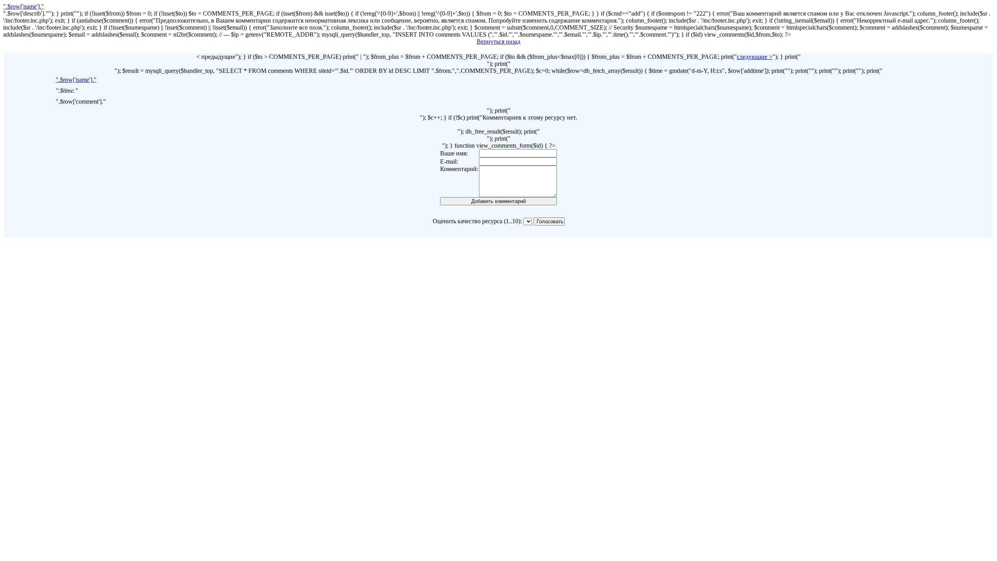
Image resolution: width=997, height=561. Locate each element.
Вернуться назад (498, 41)
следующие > (754, 56)
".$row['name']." (23, 6)
